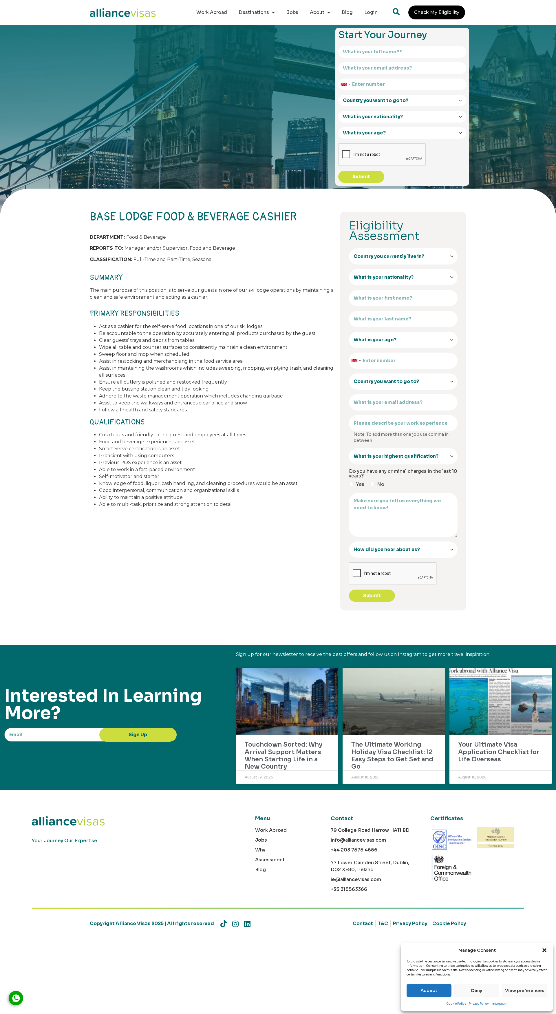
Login (371, 12)
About (317, 12)
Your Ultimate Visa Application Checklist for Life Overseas (498, 752)
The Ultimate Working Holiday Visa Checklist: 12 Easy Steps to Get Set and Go (392, 755)
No (380, 484)
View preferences (524, 990)
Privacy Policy (479, 1004)
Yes (360, 484)
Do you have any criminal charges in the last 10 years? (403, 473)
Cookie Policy (456, 1004)
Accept (428, 990)
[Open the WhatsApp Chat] (16, 998)
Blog (347, 12)
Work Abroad (211, 12)
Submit (361, 177)
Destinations (254, 12)
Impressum (499, 1004)
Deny (476, 990)
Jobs (292, 12)
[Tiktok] (223, 923)
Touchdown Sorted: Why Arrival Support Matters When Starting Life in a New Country (283, 755)
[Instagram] (235, 923)
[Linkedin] (247, 923)
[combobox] (345, 84)
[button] (544, 950)
